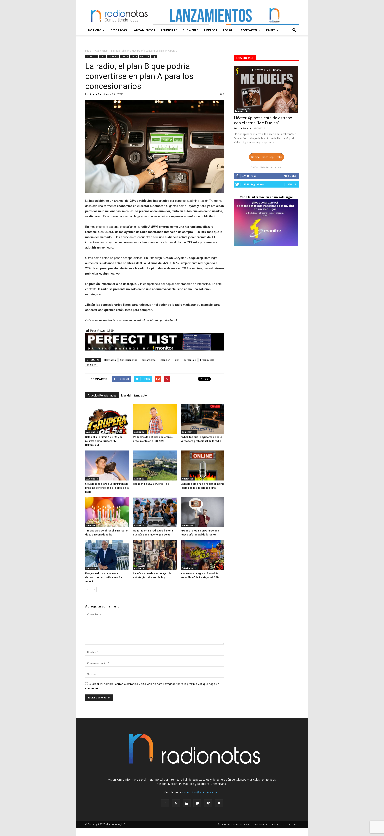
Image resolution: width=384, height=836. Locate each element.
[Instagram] (176, 803)
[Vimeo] (208, 803)
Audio (102, 56)
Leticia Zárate (242, 128)
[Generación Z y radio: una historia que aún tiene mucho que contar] (155, 512)
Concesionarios (128, 359)
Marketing (113, 56)
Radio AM (144, 56)
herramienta (149, 359)
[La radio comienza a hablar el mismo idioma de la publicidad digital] (202, 465)
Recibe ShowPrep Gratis (266, 157)
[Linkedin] (187, 803)
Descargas (118, 30)
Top (153, 56)
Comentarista (189, 431)
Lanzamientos (143, 30)
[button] (294, 30)
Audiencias (91, 56)
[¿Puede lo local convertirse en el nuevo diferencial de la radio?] (202, 512)
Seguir (291, 184)
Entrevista (91, 568)
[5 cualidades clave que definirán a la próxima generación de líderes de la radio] (107, 465)
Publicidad (278, 824)
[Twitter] (197, 803)
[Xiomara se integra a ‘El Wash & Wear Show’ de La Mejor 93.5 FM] (202, 555)
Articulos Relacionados (102, 395)
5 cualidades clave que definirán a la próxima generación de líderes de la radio (107, 487)
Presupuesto (207, 359)
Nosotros (293, 824)
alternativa (110, 359)
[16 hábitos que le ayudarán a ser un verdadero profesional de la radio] (202, 419)
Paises (270, 30)
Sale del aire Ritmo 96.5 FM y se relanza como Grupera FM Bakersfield (104, 440)
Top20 (227, 30)
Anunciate (169, 30)
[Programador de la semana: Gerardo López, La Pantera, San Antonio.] (107, 555)
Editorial (90, 525)
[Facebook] (165, 803)
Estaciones (187, 568)
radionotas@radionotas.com (200, 792)
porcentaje (190, 359)
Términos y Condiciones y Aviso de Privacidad (242, 824)
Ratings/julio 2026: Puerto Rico (151, 483)
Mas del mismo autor (134, 395)
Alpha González (99, 94)
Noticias (94, 30)
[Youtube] (219, 803)
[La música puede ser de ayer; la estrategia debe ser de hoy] (155, 555)
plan (177, 359)
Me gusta (290, 175)
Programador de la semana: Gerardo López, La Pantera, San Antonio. (104, 577)
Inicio (88, 50)
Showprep (190, 30)
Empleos (210, 30)
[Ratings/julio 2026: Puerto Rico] (155, 465)
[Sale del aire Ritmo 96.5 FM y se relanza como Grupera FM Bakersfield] (107, 419)
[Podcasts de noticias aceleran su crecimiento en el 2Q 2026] (155, 419)
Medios (125, 56)
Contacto (249, 30)
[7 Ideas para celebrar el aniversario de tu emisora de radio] (107, 512)
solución (91, 364)
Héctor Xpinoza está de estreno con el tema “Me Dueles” (263, 120)
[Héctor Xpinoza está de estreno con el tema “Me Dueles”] (266, 89)
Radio (134, 56)
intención (165, 359)
